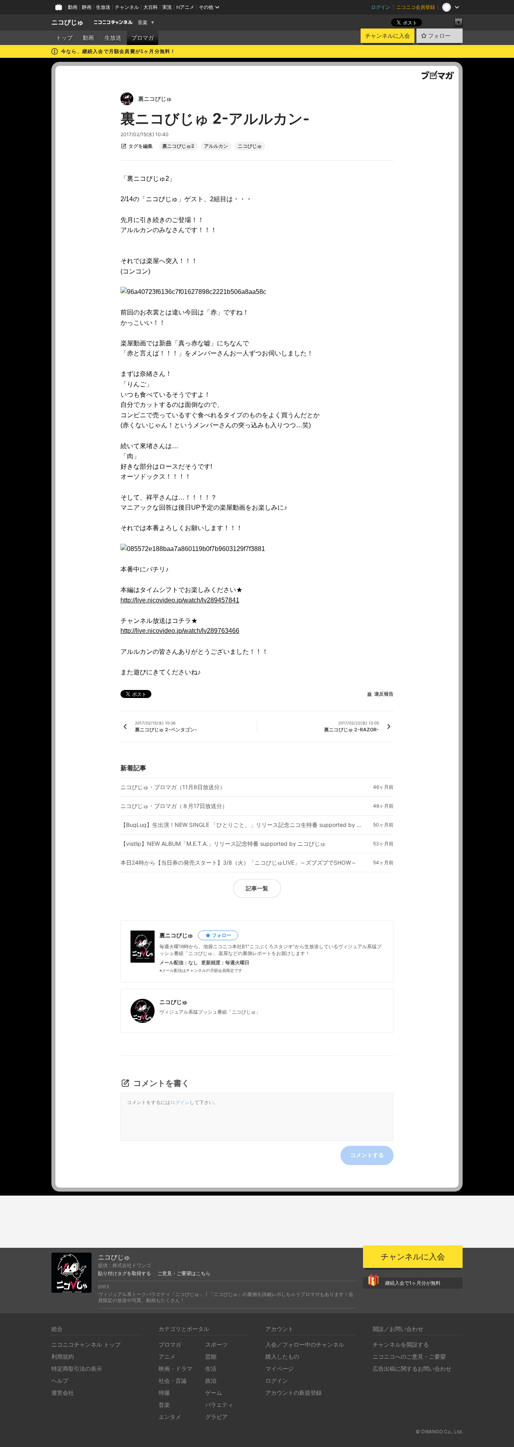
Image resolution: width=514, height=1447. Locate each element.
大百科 (150, 7)
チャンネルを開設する (401, 1344)
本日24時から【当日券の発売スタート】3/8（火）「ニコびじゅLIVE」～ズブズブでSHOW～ (238, 862)
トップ (64, 38)
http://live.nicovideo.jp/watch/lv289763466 (179, 630)
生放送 (103, 7)
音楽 (142, 22)
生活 (210, 1368)
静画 (87, 7)
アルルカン (216, 146)
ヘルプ (59, 1380)
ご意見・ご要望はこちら (183, 1273)
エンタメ (170, 1416)
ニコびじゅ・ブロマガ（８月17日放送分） (174, 806)
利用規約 (62, 1356)
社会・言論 (173, 1380)
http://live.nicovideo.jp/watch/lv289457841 (179, 600)
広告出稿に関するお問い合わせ (412, 1368)
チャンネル (127, 7)
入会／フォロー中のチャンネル (304, 1344)
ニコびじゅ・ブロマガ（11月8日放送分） (172, 787)
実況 (167, 7)
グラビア (216, 1416)
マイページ (279, 1368)
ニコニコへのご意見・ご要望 (409, 1356)
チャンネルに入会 (387, 36)
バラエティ (219, 1404)
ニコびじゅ (67, 22)
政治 (210, 1380)
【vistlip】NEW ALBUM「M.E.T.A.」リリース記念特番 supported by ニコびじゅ (223, 844)
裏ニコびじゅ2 (178, 146)
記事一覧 (257, 888)
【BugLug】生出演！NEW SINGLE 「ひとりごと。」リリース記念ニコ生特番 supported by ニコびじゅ (240, 825)
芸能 (210, 1356)
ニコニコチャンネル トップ (85, 1344)
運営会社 (62, 1392)
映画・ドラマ (175, 1368)
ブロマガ (142, 38)
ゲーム (213, 1392)
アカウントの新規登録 (293, 1392)
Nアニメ (185, 7)
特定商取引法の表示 (76, 1368)
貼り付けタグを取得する (124, 1273)
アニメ (167, 1356)
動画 (73, 7)
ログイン (380, 7)
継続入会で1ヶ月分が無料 (413, 1283)
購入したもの (282, 1356)
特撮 (164, 1392)
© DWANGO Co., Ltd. (439, 1432)
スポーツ (216, 1344)
